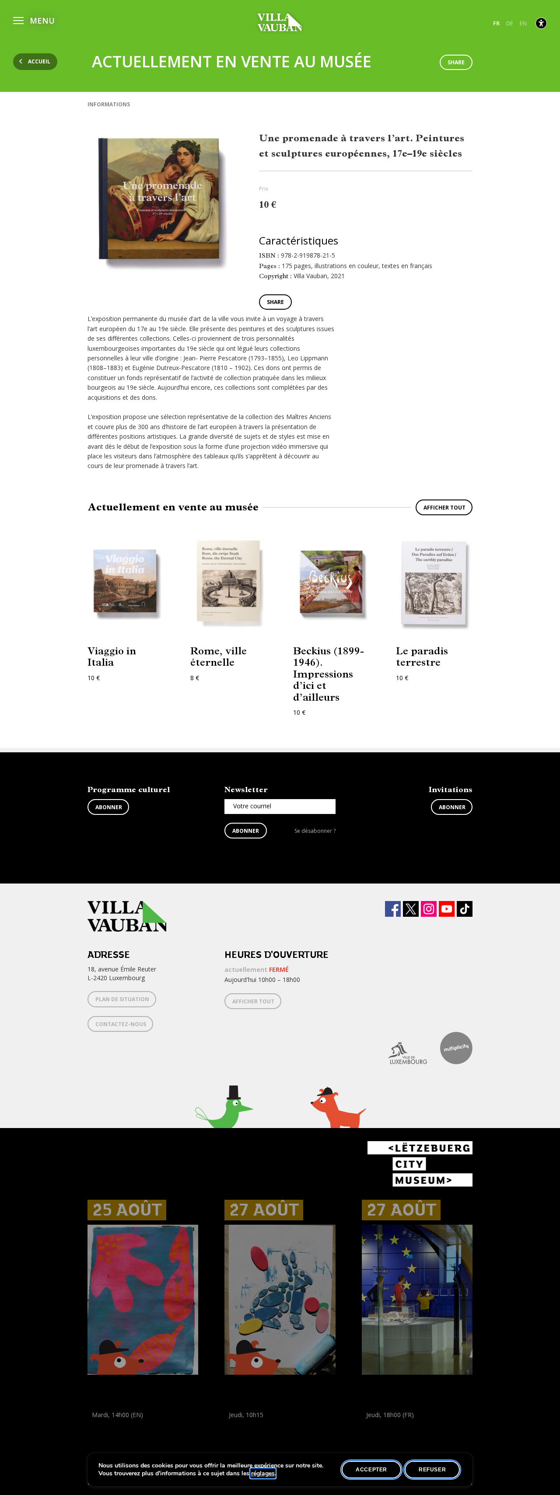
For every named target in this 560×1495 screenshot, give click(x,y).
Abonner (108, 807)
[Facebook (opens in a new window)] (393, 909)
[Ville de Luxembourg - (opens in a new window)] (401, 1048)
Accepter (371, 1470)
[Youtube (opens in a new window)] (447, 909)
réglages (263, 1474)
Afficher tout (445, 507)
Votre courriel (252, 806)
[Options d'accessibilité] (541, 23)
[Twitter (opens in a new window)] (411, 909)
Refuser (432, 1470)
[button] (33, 19)
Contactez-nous (120, 1024)
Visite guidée (379, 1425)
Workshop (102, 1425)
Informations (109, 104)
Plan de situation (122, 999)
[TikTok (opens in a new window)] (464, 909)
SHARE (456, 62)
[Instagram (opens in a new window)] (429, 909)
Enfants (100, 1434)
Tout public (379, 1434)
